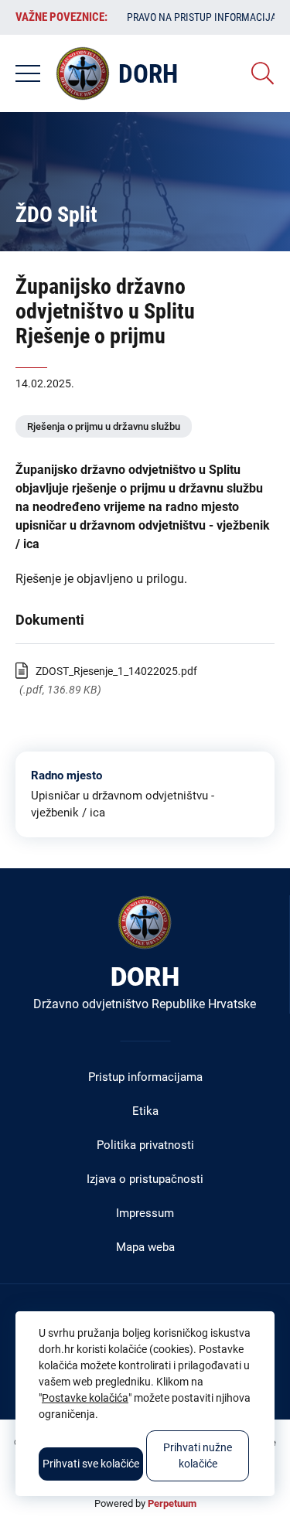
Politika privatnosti (145, 1145)
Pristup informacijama (145, 1077)
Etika (145, 1111)
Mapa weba (145, 1247)
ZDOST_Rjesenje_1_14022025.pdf (116, 671)
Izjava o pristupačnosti (145, 1179)
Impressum (145, 1213)
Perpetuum (172, 1503)
